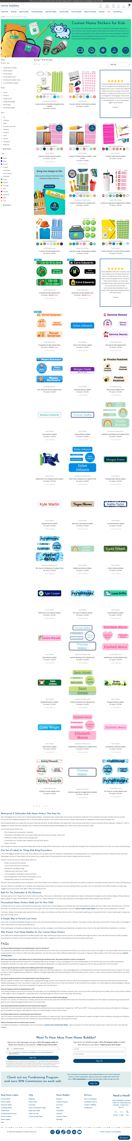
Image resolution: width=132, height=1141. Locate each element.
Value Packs (5, 1110)
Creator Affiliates (90, 1105)
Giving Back (88, 1108)
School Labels (76, 12)
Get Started (50, 186)
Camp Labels (64, 12)
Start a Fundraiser (90, 1099)
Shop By (14, 12)
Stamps (102, 12)
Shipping (32, 1099)
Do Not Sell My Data (36, 1116)
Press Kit (59, 1113)
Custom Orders (61, 1116)
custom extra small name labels (56, 1025)
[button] (100, 6)
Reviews (59, 1099)
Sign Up (32, 1058)
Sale (108, 12)
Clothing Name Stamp (9, 1113)
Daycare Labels (50, 12)
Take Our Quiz (33, 1)
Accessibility (116, 1132)
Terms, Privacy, (105, 1132)
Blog (57, 1108)
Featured (4, 12)
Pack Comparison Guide (37, 1108)
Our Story (59, 1105)
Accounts (32, 1105)
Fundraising (117, 12)
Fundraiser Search (90, 1102)
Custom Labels (6, 1116)
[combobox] (9, 1049)
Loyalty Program (62, 1102)
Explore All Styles (90, 12)
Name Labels (24, 12)
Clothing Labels (37, 12)
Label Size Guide (34, 1110)
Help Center (33, 1102)
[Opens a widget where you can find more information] (124, 1138)
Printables (59, 1110)
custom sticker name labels (85, 909)
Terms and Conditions (45, 1066)
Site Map (59, 1119)
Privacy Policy (55, 1066)
